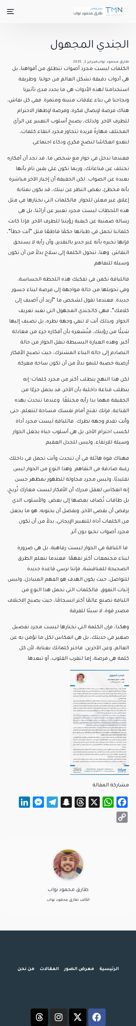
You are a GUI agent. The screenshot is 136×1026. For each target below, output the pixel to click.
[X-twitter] (77, 1017)
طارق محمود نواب (113, 62)
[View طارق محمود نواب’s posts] (68, 865)
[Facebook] (97, 1017)
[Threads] (39, 1017)
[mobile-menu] (11, 11)
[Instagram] (58, 1017)
